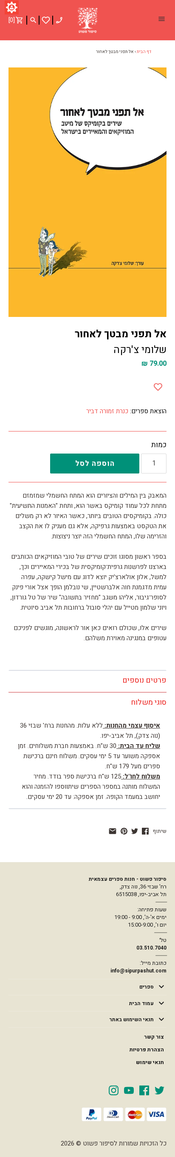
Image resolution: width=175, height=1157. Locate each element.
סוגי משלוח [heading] (149, 702)
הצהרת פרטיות (147, 1049)
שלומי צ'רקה (140, 349)
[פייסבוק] (145, 831)
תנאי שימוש (150, 1062)
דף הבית (144, 52)
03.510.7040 (151, 948)
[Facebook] (144, 1090)
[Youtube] (129, 1090)
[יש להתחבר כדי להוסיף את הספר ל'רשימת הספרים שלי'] (46, 20)
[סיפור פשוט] (87, 20)
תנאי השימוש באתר (132, 1019)
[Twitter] (159, 1090)
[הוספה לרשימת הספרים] (158, 384)
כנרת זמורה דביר (107, 411)
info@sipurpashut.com (138, 971)
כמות (159, 445)
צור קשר (154, 1037)
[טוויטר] (134, 831)
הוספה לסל (95, 463)
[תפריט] (161, 20)
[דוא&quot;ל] (112, 831)
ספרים (146, 987)
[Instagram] (114, 1090)
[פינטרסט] (124, 831)
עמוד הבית (141, 1003)
